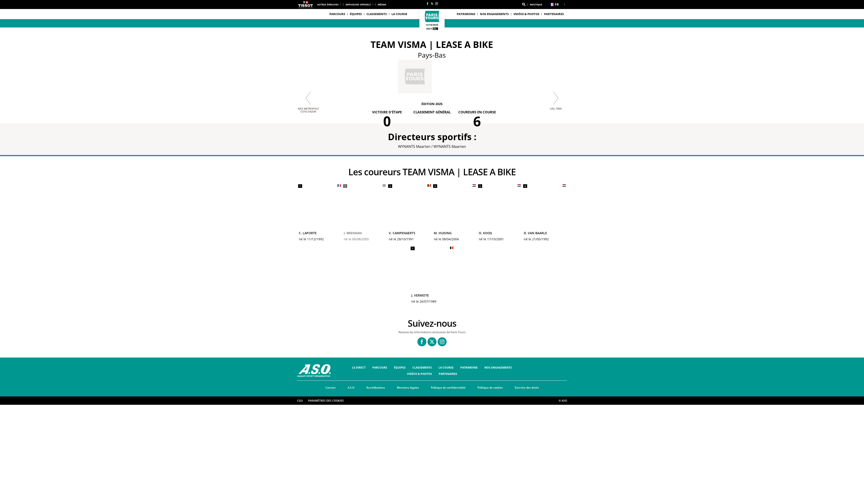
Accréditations (375, 387)
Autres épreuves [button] (328, 4)
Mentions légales (408, 387)
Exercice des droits (527, 387)
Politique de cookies (490, 387)
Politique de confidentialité (448, 387)
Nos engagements (494, 14)
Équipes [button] (356, 14)
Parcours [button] (337, 14)
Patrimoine (466, 14)
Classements (377, 14)
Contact (330, 387)
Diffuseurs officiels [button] (358, 4)
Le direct (359, 367)
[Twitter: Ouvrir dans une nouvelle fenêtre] (432, 3)
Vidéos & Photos (526, 14)
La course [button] (399, 14)
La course (446, 367)
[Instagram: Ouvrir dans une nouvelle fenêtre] (436, 3)
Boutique (536, 4)
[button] (524, 4)
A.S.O (351, 387)
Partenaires (554, 14)
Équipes (400, 367)
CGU (300, 401)
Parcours (379, 367)
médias (382, 4)
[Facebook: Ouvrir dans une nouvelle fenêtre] (427, 3)
